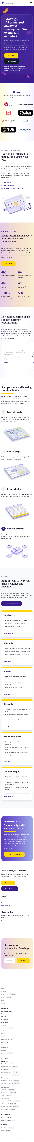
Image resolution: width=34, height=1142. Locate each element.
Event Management (6, 1064)
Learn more (7, 362)
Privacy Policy (12, 1140)
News (2, 1000)
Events (3, 1014)
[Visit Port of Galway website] (8, 121)
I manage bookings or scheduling (14, 189)
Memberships (5, 1078)
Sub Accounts (5, 1045)
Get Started (11, 55)
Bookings (3, 1016)
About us (3, 991)
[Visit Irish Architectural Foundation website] (25, 104)
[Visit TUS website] (8, 130)
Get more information (11, 604)
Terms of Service (21, 1140)
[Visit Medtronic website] (25, 130)
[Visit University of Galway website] (8, 104)
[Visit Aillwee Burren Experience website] (25, 113)
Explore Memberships (14, 854)
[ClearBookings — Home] (7, 3)
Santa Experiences (6, 1095)
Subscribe (23, 961)
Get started (8, 883)
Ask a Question (9, 889)
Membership (4, 1047)
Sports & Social (5, 1098)
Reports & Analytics (6, 1039)
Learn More (8, 263)
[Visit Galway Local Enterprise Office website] (25, 121)
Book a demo (12, 61)
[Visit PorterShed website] (8, 113)
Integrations (4, 1042)
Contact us (4, 1003)
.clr (2, 982)
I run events (7, 182)
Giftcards (3, 1025)
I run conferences (9, 186)
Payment (3, 1050)
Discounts (4, 1033)
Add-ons (3, 1031)
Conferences (4, 1019)
